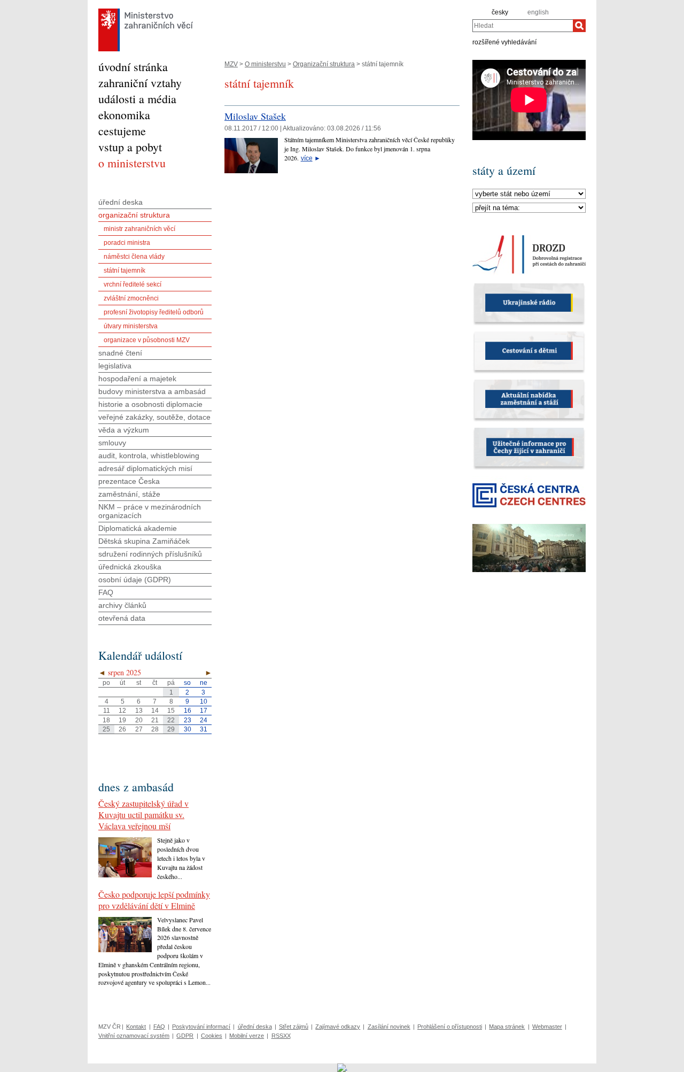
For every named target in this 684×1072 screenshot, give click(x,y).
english (538, 12)
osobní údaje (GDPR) (134, 579)
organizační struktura (134, 215)
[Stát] (529, 194)
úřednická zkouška (129, 566)
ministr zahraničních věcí (139, 229)
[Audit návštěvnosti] (342, 1067)
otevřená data (121, 618)
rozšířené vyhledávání (504, 41)
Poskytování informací (201, 1026)
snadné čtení (120, 353)
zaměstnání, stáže (129, 494)
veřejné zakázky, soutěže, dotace (154, 417)
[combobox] (522, 25)
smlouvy (112, 442)
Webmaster (547, 1026)
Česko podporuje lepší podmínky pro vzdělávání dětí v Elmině (154, 900)
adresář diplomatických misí (145, 468)
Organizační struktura (324, 64)
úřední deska (120, 202)
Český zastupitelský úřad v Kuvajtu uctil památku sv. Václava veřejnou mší (143, 814)
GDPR (184, 1035)
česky (500, 12)
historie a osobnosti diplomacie (150, 404)
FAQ (105, 592)
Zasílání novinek (389, 1026)
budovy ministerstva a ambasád (152, 391)
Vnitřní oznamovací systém (133, 1035)
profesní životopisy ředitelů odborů (154, 312)
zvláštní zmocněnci (131, 298)
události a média (137, 98)
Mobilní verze (246, 1035)
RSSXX (281, 1035)
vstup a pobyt (130, 147)
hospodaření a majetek (137, 378)
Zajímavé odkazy (337, 1026)
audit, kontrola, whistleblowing (148, 455)
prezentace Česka (129, 481)
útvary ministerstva (131, 326)
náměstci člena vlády (134, 256)
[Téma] (529, 208)
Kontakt (136, 1026)
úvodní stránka (133, 66)
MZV (231, 64)
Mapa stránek (507, 1026)
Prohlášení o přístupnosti (449, 1026)
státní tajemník (124, 270)
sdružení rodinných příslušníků (150, 554)
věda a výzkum (123, 430)
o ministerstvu (132, 163)
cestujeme (122, 130)
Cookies (211, 1035)
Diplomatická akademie (137, 528)
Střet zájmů (293, 1026)
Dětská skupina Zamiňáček (144, 541)
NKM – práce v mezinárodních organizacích (149, 511)
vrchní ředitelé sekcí (132, 284)
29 (171, 729)
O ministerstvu (265, 64)
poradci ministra (127, 242)
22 (171, 720)
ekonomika (124, 114)
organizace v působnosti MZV (147, 340)
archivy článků (122, 605)
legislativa (114, 365)
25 (106, 729)
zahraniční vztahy (140, 82)
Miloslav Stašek (255, 116)
